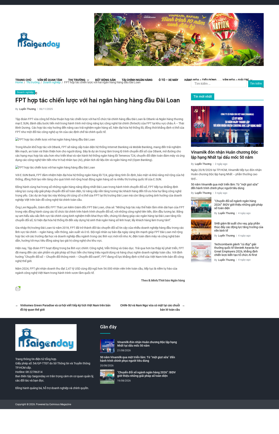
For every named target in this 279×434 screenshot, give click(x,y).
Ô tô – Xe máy (168, 79)
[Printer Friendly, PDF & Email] (17, 288)
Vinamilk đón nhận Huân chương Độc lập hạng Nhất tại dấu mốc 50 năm (224, 155)
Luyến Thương (27, 108)
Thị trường (76, 79)
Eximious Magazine (60, 404)
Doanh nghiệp (25, 92)
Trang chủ (23, 79)
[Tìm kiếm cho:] (218, 84)
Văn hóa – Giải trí (236, 79)
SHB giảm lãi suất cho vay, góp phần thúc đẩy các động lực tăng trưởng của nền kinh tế (238, 227)
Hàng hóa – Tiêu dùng (200, 79)
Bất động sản (105, 79)
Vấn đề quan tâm (49, 79)
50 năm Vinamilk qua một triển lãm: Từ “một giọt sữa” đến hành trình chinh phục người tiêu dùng (224, 186)
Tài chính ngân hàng (137, 79)
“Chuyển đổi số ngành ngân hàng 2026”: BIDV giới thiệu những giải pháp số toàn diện (238, 204)
